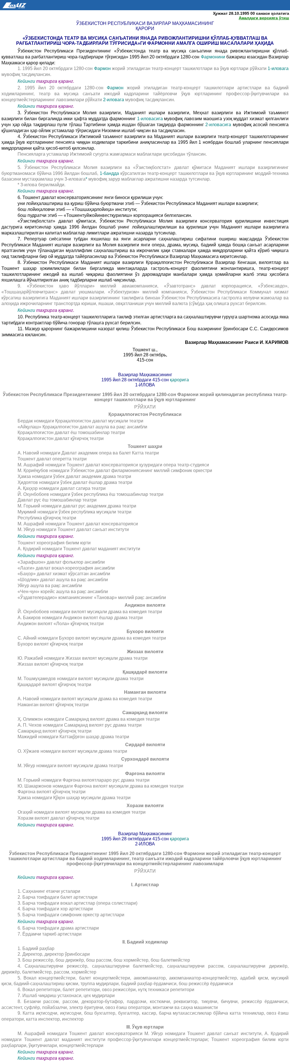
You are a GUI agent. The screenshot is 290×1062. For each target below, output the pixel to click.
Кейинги (26, 81)
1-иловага (278, 68)
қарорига (179, 379)
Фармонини (213, 56)
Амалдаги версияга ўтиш (264, 18)
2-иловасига (219, 124)
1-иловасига (150, 118)
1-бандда (110, 173)
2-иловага (114, 99)
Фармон (103, 68)
